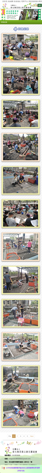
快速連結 (17, 1)
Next (31, 436)
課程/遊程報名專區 (35, 1)
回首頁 (4, 1)
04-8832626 (16, 455)
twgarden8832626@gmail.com (19, 459)
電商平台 (24, 1)
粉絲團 (10, 1)
